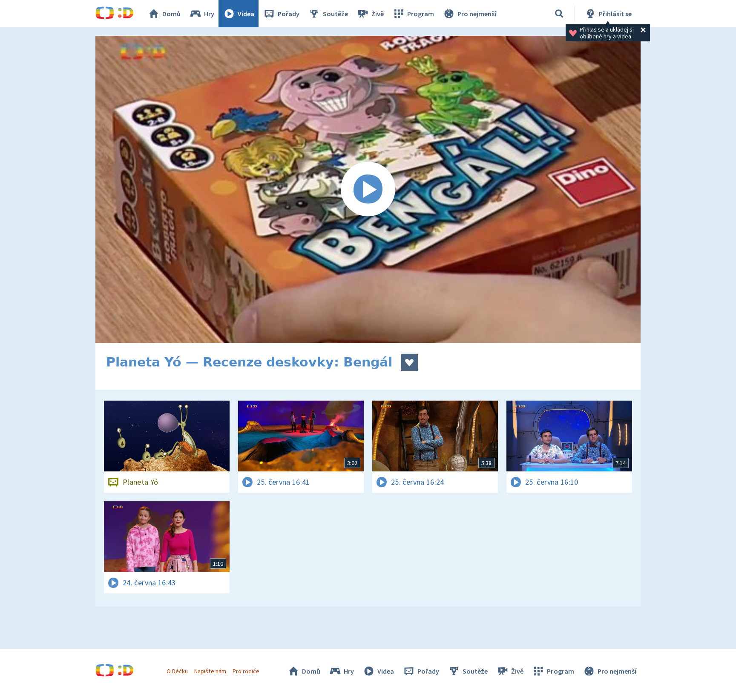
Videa (246, 13)
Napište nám (210, 671)
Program (420, 13)
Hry (209, 13)
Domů (171, 13)
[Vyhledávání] (559, 13)
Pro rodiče (246, 671)
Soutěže (335, 13)
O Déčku (177, 671)
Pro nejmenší (476, 13)
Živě (377, 13)
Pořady (288, 13)
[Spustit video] (368, 189)
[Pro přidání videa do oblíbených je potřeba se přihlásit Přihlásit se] (409, 362)
